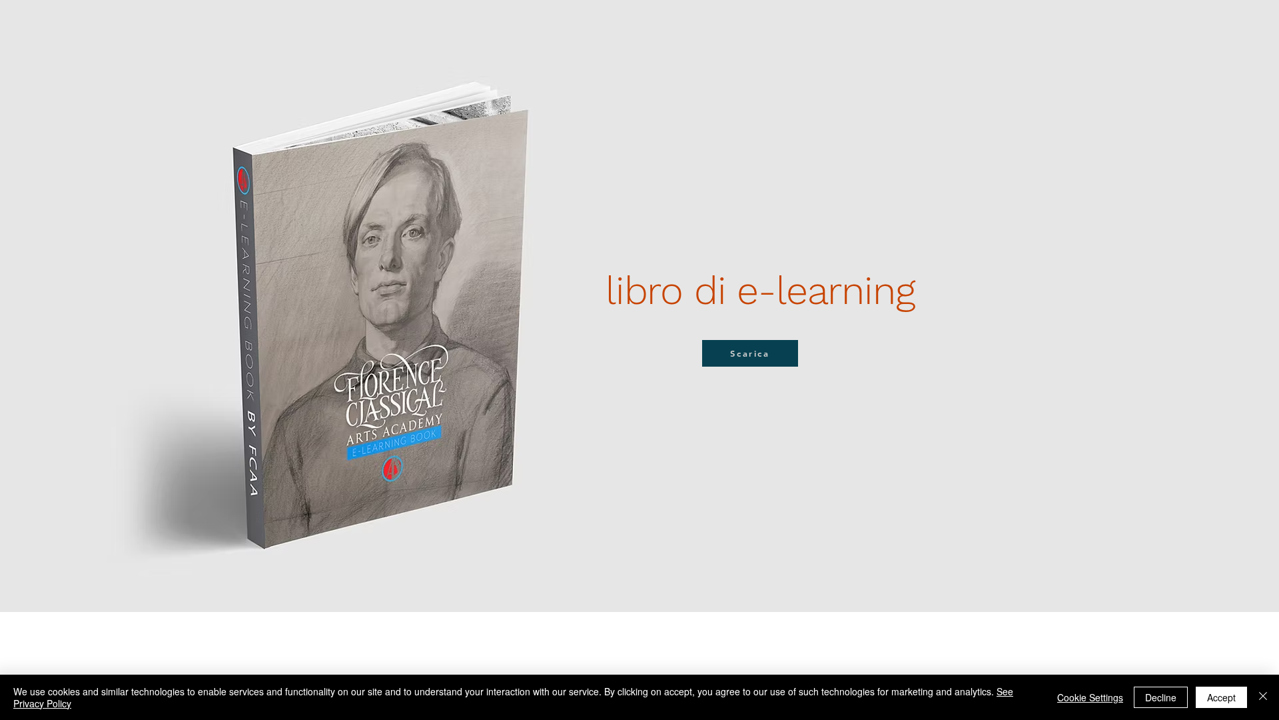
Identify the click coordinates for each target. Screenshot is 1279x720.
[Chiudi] (1263, 697)
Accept (1221, 697)
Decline (1160, 697)
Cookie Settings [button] (1090, 697)
